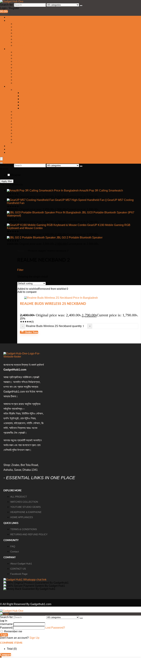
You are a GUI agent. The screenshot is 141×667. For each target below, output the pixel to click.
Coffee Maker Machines (28, 127)
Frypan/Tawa (22, 139)
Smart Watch (21, 29)
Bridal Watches (23, 39)
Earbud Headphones (26, 61)
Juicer (17, 142)
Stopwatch (20, 36)
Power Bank (28, 98)
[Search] (81, 5)
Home (20, 250)
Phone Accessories (32, 108)
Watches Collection (19, 20)
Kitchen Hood (22, 117)
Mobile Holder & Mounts (35, 95)
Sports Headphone (25, 82)
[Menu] (1, 159)
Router (18, 114)
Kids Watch (21, 45)
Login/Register (16, 146)
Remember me (12, 631)
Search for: (6, 4)
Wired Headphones (25, 76)
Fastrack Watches (24, 42)
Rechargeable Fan (25, 111)
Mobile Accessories (25, 89)
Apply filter (6, 181)
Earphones (20, 67)
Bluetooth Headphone (27, 64)
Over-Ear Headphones (27, 79)
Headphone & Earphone (21, 49)
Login (4, 634)
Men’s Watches (23, 23)
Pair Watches (22, 33)
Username (6, 624)
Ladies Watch (22, 26)
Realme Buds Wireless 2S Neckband (53, 304)
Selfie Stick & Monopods (36, 102)
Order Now (31, 332)
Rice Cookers (22, 120)
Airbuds (18, 52)
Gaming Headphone (26, 58)
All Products (14, 17)
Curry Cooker (22, 130)
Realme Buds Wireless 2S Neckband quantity (54, 326)
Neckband (20, 55)
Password (6, 627)
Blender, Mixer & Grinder (29, 123)
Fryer (17, 136)
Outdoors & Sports (32, 105)
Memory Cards (30, 92)
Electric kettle (22, 133)
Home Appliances (17, 86)
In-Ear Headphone (25, 73)
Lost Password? (55, 627)
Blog (10, 149)
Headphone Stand (25, 70)
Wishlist (12, 152)
